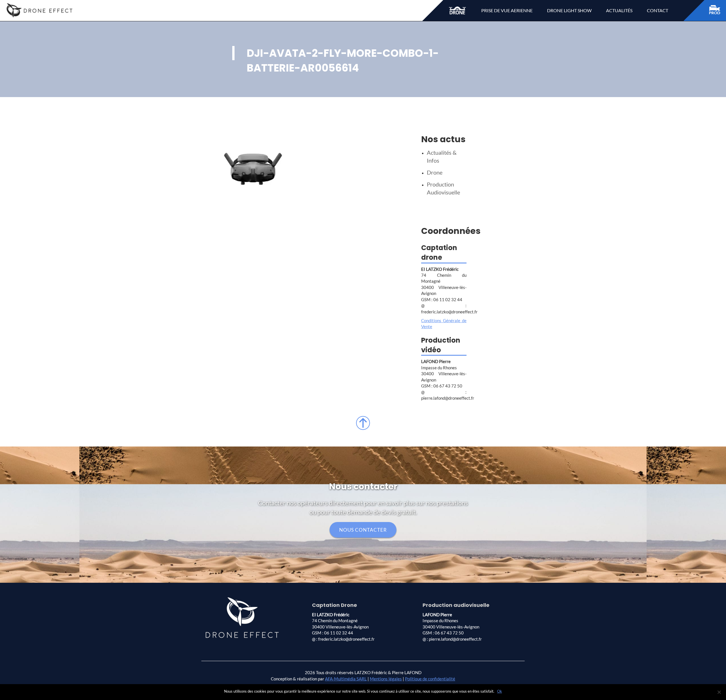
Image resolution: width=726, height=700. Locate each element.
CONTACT (657, 10)
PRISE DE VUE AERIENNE (507, 10)
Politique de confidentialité (430, 678)
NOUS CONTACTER (363, 530)
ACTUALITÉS (619, 10)
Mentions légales (386, 678)
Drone (434, 172)
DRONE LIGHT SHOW (569, 10)
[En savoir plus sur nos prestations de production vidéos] (717, 10)
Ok (499, 691)
